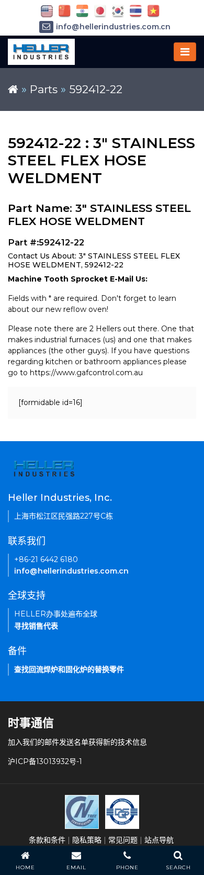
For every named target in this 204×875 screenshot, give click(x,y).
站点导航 (159, 840)
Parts (44, 89)
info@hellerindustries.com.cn (113, 26)
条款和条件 (47, 840)
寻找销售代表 (36, 626)
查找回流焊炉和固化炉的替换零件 (69, 669)
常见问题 (123, 840)
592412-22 (95, 89)
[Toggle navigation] (185, 51)
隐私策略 (86, 840)
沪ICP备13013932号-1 (45, 761)
